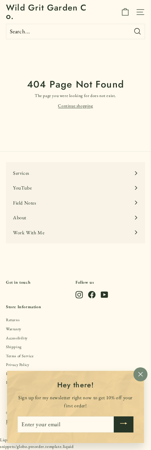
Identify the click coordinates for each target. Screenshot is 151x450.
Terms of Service (20, 355)
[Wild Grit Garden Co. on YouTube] (104, 294)
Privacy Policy (17, 364)
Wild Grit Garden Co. (46, 12)
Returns (13, 319)
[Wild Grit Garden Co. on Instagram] (79, 294)
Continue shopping (75, 106)
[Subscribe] (123, 424)
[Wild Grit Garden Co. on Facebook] (92, 294)
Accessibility (17, 337)
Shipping (14, 346)
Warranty (13, 328)
